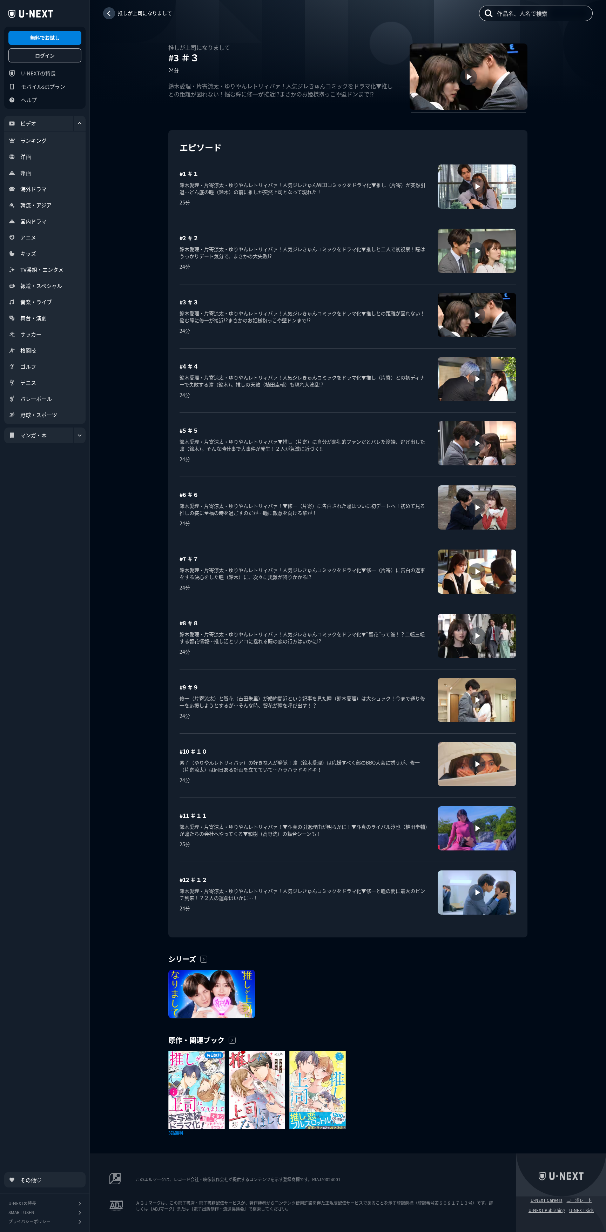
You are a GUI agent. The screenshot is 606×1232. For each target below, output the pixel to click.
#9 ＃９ (189, 687)
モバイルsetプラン (43, 86)
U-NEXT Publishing (546, 1210)
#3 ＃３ (189, 302)
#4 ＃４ (189, 366)
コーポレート (579, 1200)
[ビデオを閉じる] (80, 123)
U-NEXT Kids (581, 1210)
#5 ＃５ (189, 430)
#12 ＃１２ (193, 879)
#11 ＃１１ (193, 815)
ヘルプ (29, 99)
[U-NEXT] (30, 14)
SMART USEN (21, 1212)
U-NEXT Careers (547, 1200)
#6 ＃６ (189, 494)
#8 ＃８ (189, 623)
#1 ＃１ (189, 173)
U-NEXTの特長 (38, 73)
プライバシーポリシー (29, 1221)
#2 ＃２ (189, 238)
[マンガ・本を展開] (80, 435)
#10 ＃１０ (193, 751)
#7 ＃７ (189, 558)
